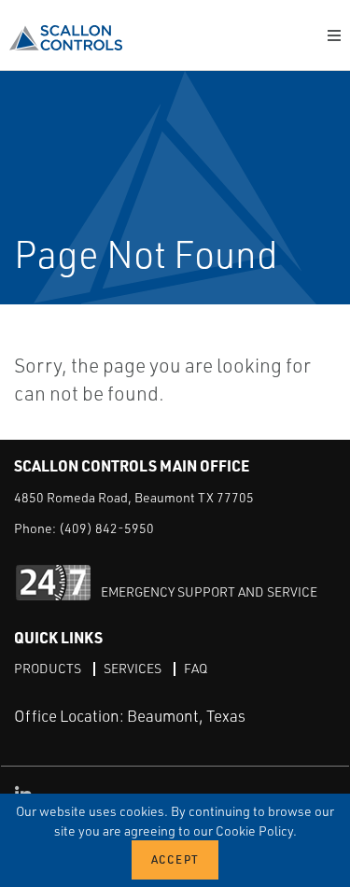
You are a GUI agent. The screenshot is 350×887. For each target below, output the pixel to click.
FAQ (195, 668)
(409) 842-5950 (106, 528)
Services (132, 668)
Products (47, 668)
